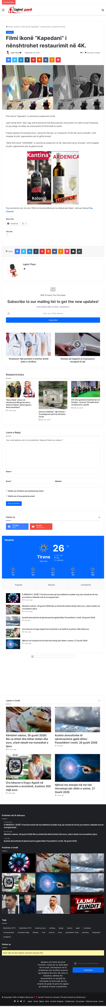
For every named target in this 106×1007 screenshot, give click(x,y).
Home (10, 27)
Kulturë (17, 27)
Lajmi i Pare (15, 53)
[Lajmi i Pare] (20, 9)
